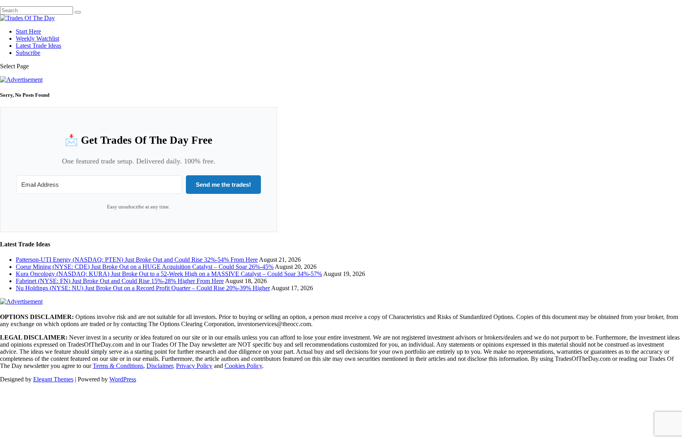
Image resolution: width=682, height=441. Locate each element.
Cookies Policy (243, 365)
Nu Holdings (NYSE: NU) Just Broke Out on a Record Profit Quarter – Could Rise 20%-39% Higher (143, 288)
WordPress (122, 379)
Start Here (28, 31)
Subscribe (28, 52)
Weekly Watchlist (37, 38)
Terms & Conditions (118, 365)
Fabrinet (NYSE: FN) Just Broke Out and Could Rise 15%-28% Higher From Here (120, 281)
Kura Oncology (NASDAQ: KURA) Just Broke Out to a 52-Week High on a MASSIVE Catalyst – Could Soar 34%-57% (169, 273)
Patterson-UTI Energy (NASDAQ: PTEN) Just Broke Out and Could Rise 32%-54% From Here (137, 259)
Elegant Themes (53, 379)
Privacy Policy (194, 365)
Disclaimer (159, 365)
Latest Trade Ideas (38, 45)
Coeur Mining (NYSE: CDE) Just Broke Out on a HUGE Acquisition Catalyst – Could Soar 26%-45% (145, 266)
